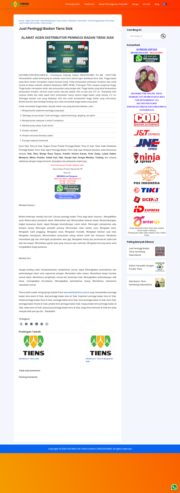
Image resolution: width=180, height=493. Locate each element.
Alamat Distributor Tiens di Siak (54, 20)
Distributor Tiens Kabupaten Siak (99, 360)
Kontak (146, 4)
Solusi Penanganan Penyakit (113, 4)
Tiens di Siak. (46, 23)
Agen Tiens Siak (32, 20)
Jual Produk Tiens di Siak (29, 23)
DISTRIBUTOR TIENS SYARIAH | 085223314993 (89, 448)
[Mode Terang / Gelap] (165, 4)
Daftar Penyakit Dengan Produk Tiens (141, 267)
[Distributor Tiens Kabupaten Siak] (101, 346)
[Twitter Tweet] (21, 324)
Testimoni (89, 4)
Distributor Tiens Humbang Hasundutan (140, 283)
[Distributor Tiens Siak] (34, 346)
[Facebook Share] (26, 324)
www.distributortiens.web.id (76, 292)
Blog (157, 4)
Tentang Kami (72, 4)
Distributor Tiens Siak (77, 20)
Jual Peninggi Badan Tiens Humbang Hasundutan (139, 252)
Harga (135, 4)
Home (21, 20)
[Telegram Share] (31, 324)
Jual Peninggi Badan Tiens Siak (100, 20)
